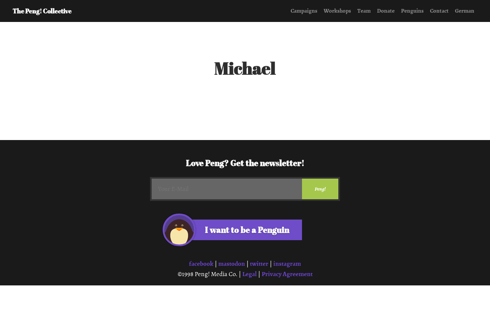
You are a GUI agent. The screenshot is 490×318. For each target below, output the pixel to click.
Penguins (412, 11)
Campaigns (304, 11)
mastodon (231, 263)
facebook (201, 263)
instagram (287, 263)
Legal (249, 274)
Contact (439, 11)
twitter (259, 263)
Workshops (337, 11)
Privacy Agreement (287, 274)
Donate (386, 11)
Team (364, 11)
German (464, 11)
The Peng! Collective (42, 11)
